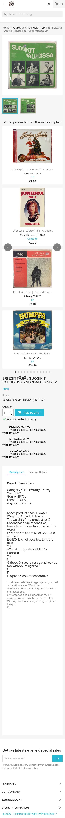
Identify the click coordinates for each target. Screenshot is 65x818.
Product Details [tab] (38, 472)
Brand (10, 616)
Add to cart (29, 413)
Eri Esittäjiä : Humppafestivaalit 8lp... (32, 353)
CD (32, 177)
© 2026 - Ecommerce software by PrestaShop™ (29, 813)
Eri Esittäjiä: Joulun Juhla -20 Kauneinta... (32, 169)
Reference (13, 621)
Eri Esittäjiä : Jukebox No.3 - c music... (32, 230)
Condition (13, 729)
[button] (8, 247)
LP (32, 300)
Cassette (32, 238)
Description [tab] (16, 472)
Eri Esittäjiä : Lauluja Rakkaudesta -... (32, 292)
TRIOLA (20, 616)
